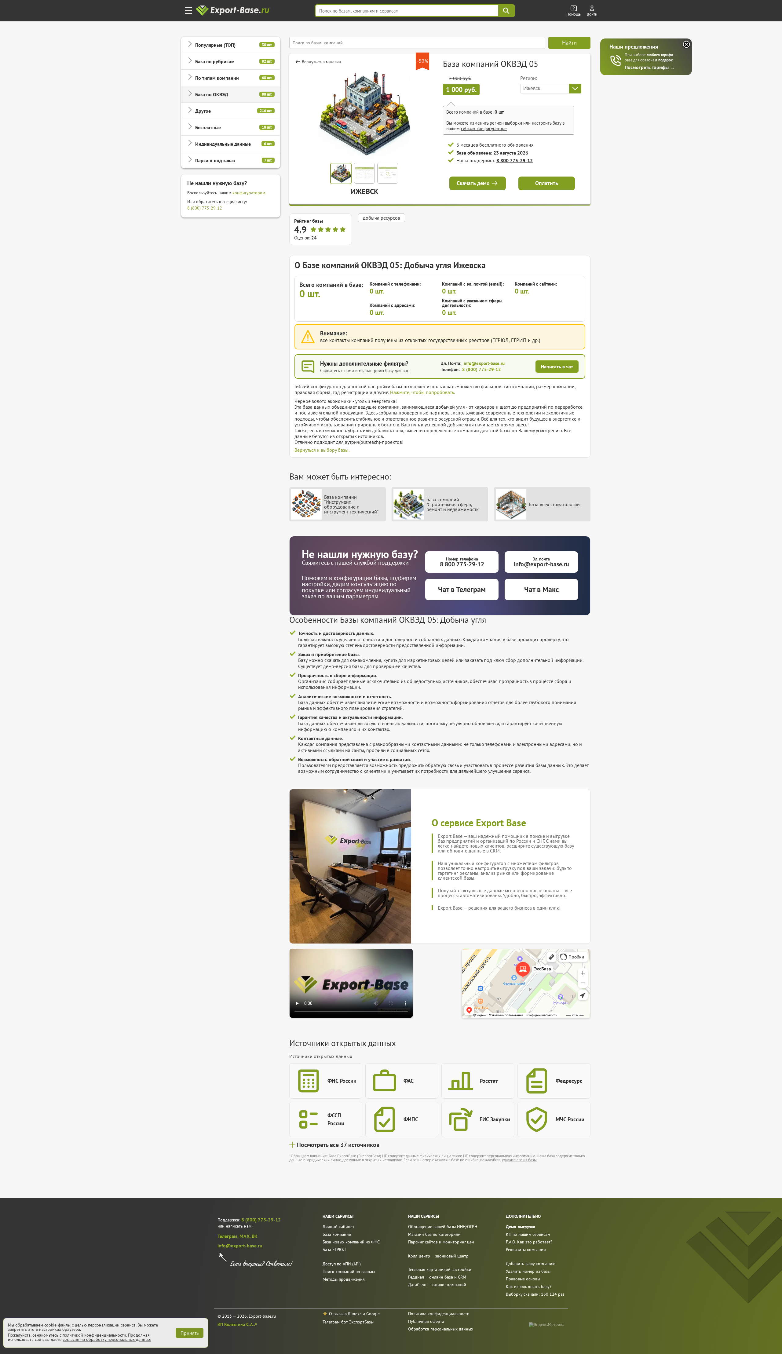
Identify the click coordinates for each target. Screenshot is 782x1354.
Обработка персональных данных (440, 1329)
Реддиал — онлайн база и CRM (437, 1277)
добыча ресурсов (381, 218)
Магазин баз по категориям (434, 1234)
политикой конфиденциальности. (95, 1335)
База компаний (337, 1234)
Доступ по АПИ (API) (342, 1264)
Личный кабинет (338, 1226)
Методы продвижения (344, 1279)
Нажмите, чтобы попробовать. (422, 392)
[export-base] (233, 10)
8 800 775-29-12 (514, 160)
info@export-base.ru (484, 363)
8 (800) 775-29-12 (204, 208)
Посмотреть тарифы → (650, 67)
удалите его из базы (519, 1159)
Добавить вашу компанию (530, 1263)
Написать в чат (557, 366)
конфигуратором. (249, 192)
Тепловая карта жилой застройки (439, 1269)
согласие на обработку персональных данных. (107, 1339)
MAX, (245, 1236)
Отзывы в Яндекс (345, 1314)
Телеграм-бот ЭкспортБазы (348, 1322)
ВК (255, 1236)
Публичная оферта (426, 1321)
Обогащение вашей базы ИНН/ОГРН (442, 1226)
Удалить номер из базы (528, 1271)
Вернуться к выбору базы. (321, 450)
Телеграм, (228, 1236)
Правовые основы (523, 1279)
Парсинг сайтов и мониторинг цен (441, 1242)
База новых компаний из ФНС (351, 1242)
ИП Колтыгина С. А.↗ (237, 1324)
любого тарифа (660, 54)
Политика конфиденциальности (439, 1314)
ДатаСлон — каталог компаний (437, 1285)
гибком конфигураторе (484, 128)
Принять (190, 1333)
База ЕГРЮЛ (334, 1249)
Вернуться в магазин (321, 62)
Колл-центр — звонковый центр (438, 1256)
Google (373, 1314)
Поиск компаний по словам (349, 1271)
